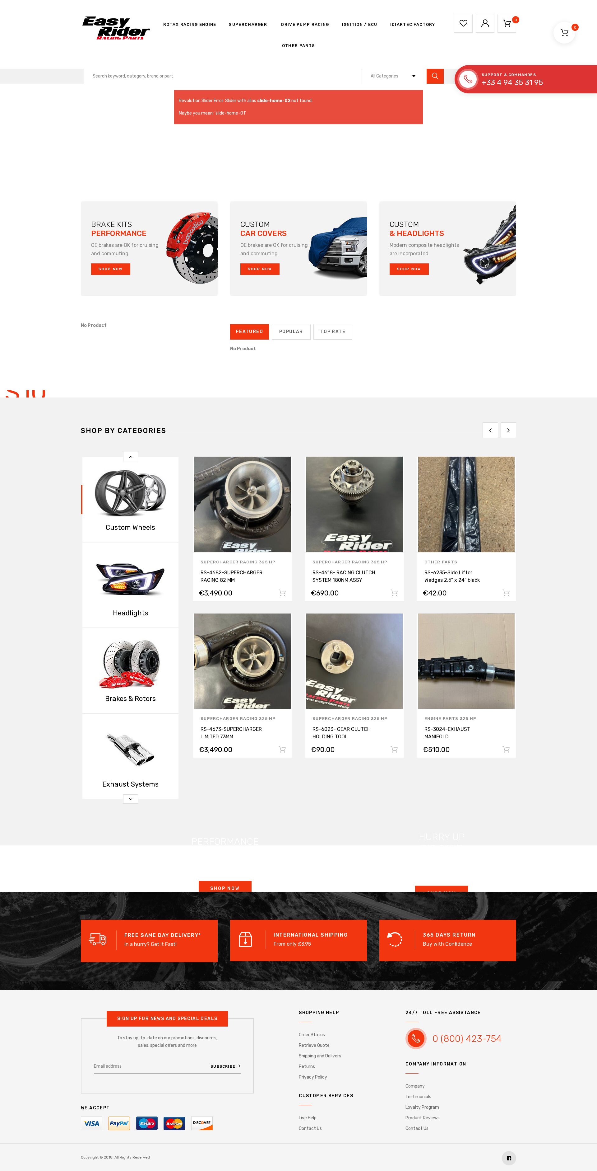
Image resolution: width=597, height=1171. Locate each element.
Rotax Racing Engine (189, 24)
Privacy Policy (313, 1077)
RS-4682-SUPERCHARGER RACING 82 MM (231, 576)
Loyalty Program (422, 1107)
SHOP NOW (111, 269)
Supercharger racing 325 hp (238, 562)
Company (415, 1086)
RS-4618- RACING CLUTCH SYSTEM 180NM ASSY (343, 576)
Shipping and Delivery (320, 1056)
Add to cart (282, 594)
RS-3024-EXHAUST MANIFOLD (447, 733)
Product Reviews (422, 1118)
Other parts (298, 45)
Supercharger (248, 24)
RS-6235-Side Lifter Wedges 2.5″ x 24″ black (452, 576)
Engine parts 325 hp (450, 718)
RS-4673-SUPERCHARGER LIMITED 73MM (231, 733)
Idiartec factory (412, 24)
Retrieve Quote (314, 1045)
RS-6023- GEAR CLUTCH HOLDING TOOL (341, 733)
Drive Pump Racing (304, 24)
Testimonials (418, 1096)
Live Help (308, 1118)
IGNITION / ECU (359, 24)
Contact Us (310, 1128)
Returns (307, 1066)
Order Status (312, 1034)
